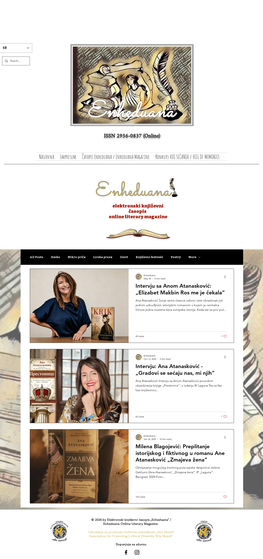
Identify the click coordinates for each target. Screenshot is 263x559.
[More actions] (226, 276)
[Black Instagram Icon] (137, 552)
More (192, 257)
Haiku (55, 257)
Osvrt (124, 257)
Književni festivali (149, 257)
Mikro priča (76, 257)
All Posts (36, 257)
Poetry (176, 257)
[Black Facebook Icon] (126, 552)
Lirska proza (102, 257)
